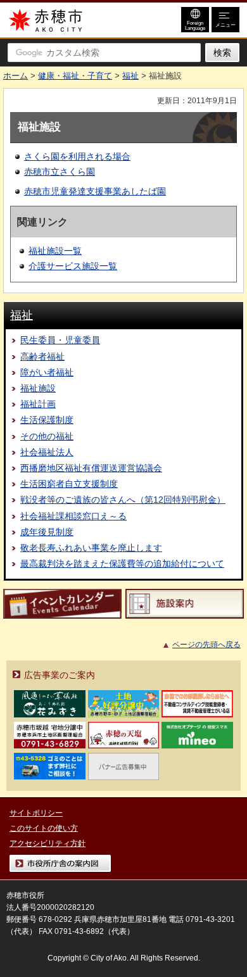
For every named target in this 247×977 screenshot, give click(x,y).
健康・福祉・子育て (75, 75)
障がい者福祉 (46, 372)
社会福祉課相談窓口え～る (73, 516)
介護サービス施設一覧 (72, 266)
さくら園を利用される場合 (77, 156)
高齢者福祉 (42, 356)
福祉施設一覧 (55, 251)
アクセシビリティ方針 (48, 843)
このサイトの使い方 (44, 828)
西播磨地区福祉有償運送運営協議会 (91, 468)
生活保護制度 (46, 420)
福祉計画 (38, 404)
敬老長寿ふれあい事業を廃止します (91, 548)
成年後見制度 (46, 532)
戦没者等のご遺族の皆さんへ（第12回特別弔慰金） (122, 500)
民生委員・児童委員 (60, 340)
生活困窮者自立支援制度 (69, 484)
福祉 (130, 75)
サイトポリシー (36, 813)
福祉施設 (38, 388)
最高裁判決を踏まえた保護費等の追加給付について (122, 563)
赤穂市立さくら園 (59, 172)
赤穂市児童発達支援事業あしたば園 (95, 191)
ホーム (15, 75)
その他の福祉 (46, 436)
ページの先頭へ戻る (206, 644)
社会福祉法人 (46, 452)
